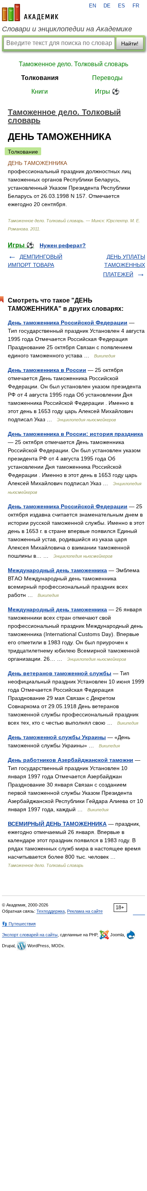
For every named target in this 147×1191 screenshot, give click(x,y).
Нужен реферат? (63, 245)
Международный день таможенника (57, 570)
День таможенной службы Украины (57, 737)
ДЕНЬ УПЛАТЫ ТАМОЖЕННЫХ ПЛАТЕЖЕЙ (124, 265)
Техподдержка (50, 911)
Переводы (107, 77)
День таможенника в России (47, 370)
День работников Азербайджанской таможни (70, 760)
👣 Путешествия (19, 923)
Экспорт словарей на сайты (30, 934)
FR (135, 6)
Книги (39, 91)
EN (92, 6)
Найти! (129, 43)
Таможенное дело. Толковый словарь (73, 64)
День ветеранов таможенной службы (59, 673)
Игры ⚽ (107, 91)
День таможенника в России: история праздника (75, 434)
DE (107, 6)
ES (121, 6)
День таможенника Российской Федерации (67, 322)
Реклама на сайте (85, 911)
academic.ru (30, 12)
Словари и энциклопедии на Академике (67, 29)
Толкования (39, 77)
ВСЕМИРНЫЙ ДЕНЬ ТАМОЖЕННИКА (57, 824)
